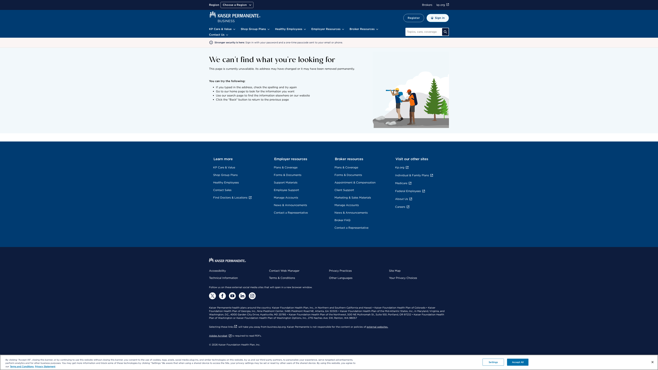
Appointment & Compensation (355, 182)
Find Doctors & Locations (230, 197)
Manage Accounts (286, 197)
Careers (400, 206)
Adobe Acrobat (218, 335)
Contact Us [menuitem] (216, 34)
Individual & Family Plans (412, 175)
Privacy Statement (45, 366)
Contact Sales (222, 190)
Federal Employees (408, 191)
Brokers (427, 5)
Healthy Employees (226, 182)
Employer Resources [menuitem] (325, 29)
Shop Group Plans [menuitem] (253, 29)
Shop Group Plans (225, 175)
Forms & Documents (287, 175)
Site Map (395, 270)
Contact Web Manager (284, 270)
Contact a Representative (291, 212)
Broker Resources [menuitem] (362, 29)
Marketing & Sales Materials (352, 197)
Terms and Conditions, (22, 366)
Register (414, 18)
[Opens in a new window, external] (212, 295)
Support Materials (285, 182)
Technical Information (223, 278)
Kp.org (399, 167)
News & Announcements (290, 205)
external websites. (377, 326)
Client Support (344, 190)
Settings (493, 362)
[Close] (652, 362)
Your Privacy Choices (403, 278)
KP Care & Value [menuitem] (220, 29)
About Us (401, 199)
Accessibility (217, 270)
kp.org (440, 5)
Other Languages (340, 278)
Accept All (517, 362)
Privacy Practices (340, 270)
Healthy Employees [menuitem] (288, 29)
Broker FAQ (342, 220)
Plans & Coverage (285, 167)
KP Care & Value (224, 167)
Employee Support (286, 190)
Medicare (401, 183)
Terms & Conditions (282, 278)
